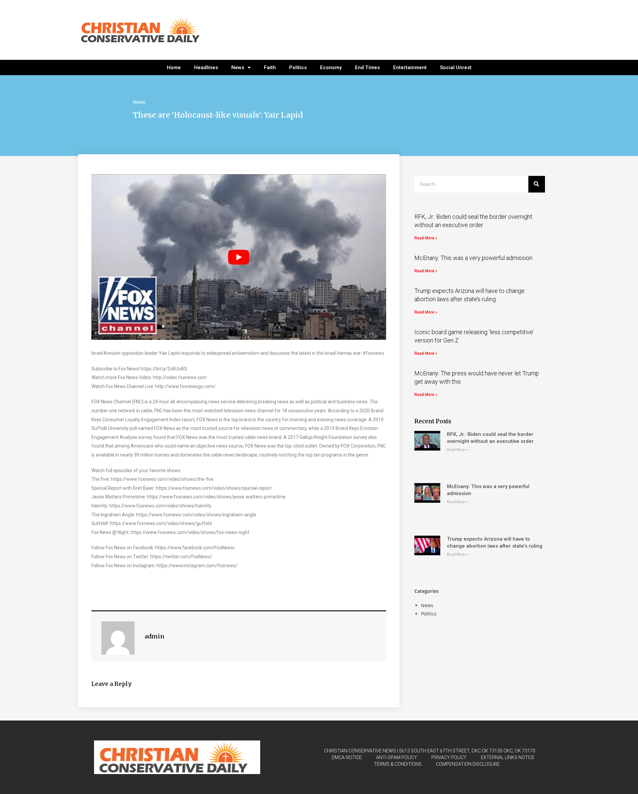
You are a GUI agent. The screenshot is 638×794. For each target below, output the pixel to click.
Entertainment (410, 67)
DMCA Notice (347, 757)
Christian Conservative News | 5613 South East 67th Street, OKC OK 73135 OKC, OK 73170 (429, 750)
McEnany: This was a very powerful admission (473, 257)
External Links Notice (508, 757)
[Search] (536, 184)
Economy (331, 67)
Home (174, 67)
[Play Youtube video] (238, 257)
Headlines (206, 67)
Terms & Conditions (398, 764)
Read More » (425, 238)
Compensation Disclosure (468, 764)
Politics (298, 67)
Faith (270, 67)
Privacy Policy (449, 757)
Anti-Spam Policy (396, 757)
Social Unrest (456, 67)
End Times (367, 67)
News (237, 67)
